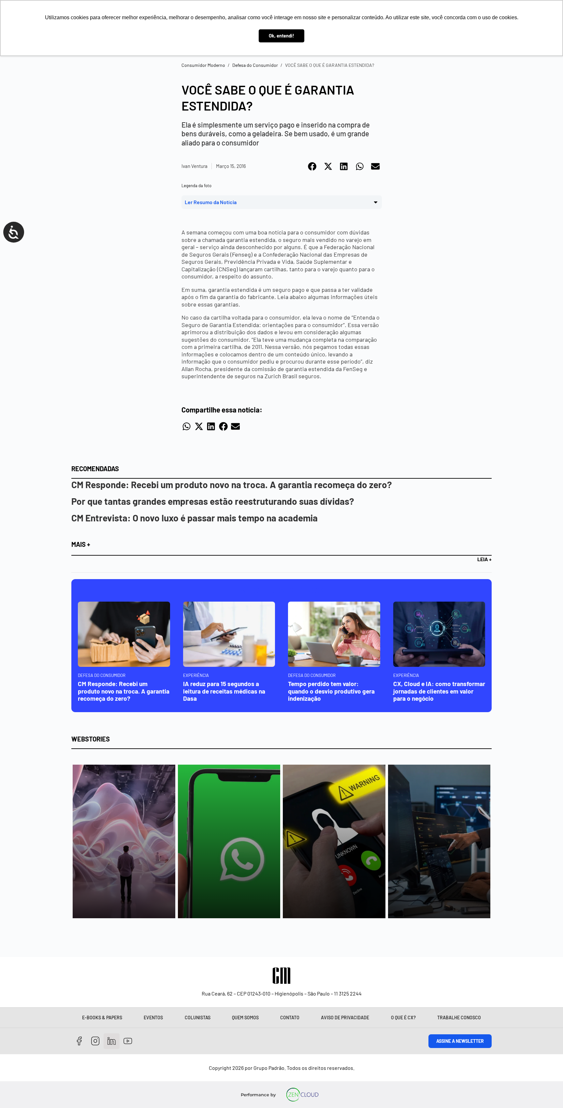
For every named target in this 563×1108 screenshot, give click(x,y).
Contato (289, 1017)
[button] (313, 166)
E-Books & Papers (102, 1017)
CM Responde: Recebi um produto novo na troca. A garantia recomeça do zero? (231, 484)
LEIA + (484, 559)
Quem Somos (245, 1017)
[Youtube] (128, 1041)
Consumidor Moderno (203, 65)
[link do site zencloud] (302, 1094)
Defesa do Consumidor (255, 65)
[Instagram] (96, 1041)
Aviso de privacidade (345, 1017)
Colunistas (197, 1017)
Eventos (153, 1017)
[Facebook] (79, 1041)
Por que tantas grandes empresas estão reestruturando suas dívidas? (212, 501)
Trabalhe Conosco (459, 1017)
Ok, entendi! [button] (281, 35)
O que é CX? (403, 1017)
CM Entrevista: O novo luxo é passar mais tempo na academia (194, 517)
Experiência (196, 675)
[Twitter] (112, 1041)
